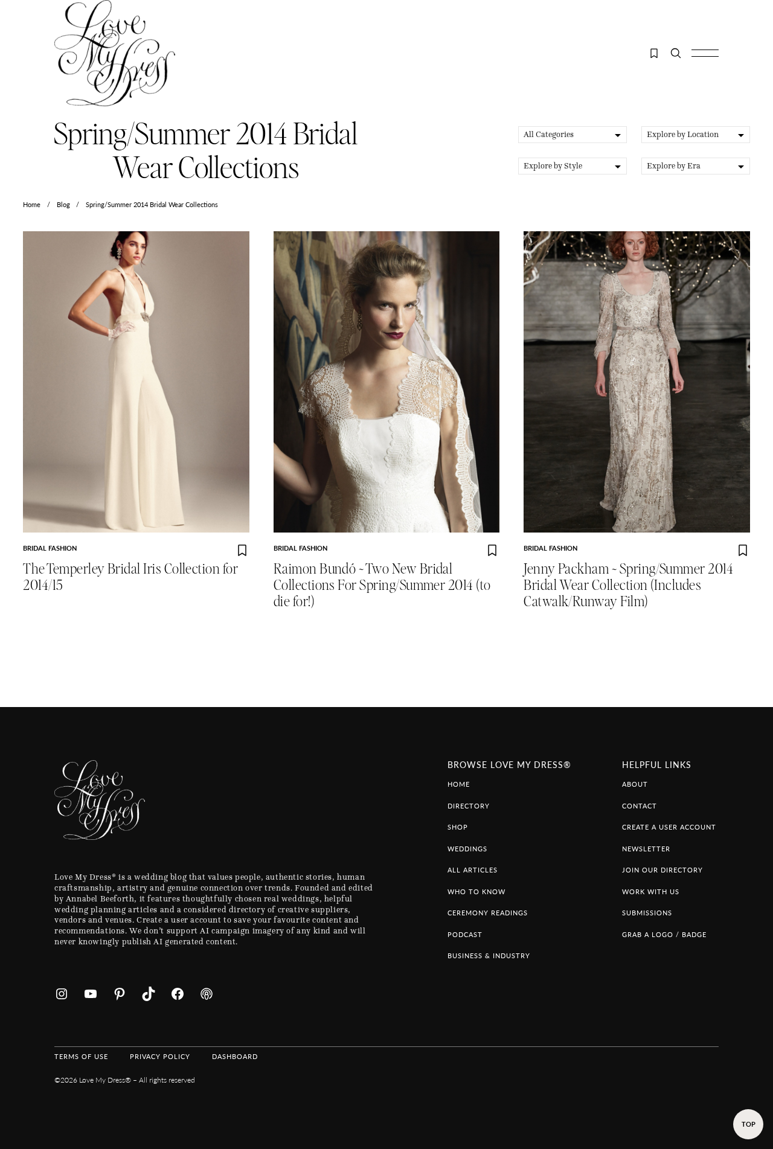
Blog (63, 204)
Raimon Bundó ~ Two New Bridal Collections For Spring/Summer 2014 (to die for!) (382, 585)
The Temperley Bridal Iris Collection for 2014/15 (130, 577)
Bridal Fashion (50, 547)
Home (31, 204)
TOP (748, 1123)
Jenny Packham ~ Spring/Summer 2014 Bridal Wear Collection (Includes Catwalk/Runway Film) (628, 585)
